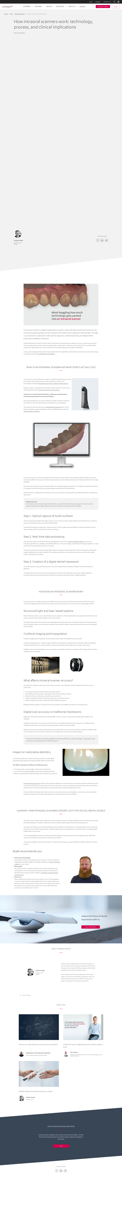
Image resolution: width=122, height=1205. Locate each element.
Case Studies (72, 1196)
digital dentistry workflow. (32, 411)
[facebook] (97, 240)
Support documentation (71, 1199)
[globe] (118, 2)
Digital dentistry (20, 14)
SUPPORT (82, 6)
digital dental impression (54, 407)
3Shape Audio (28, 1199)
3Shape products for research (72, 1202)
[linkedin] (102, 240)
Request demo (103, 6)
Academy (50, 1193)
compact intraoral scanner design (49, 390)
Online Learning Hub (50, 1196)
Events (50, 1202)
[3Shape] (7, 6)
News (91, 2)
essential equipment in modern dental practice (53, 383)
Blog (11, 14)
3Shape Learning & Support (50, 1199)
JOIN (61, 1146)
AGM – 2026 (28, 1202)
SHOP (116, 6)
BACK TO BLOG (26, 995)
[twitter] (106, 240)
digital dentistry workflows (46, 354)
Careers (97, 2)
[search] (113, 2)
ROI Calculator (93, 1193)
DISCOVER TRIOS (90, 927)
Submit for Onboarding (94, 1199)
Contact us (107, 2)
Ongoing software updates (75, 541)
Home (6, 14)
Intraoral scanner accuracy (32, 783)
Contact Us (28, 1193)
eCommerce (94, 1196)
